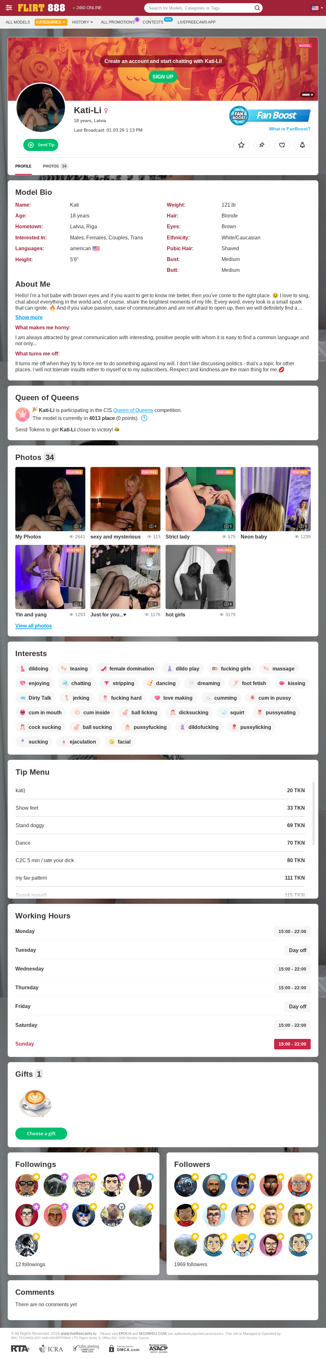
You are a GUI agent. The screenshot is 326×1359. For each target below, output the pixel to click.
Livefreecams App (197, 22)
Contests (153, 22)
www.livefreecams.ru (78, 1333)
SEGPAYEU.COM (152, 1333)
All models (18, 22)
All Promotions (118, 22)
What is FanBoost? (290, 128)
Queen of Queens (133, 410)
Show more (29, 317)
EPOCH (125, 1333)
